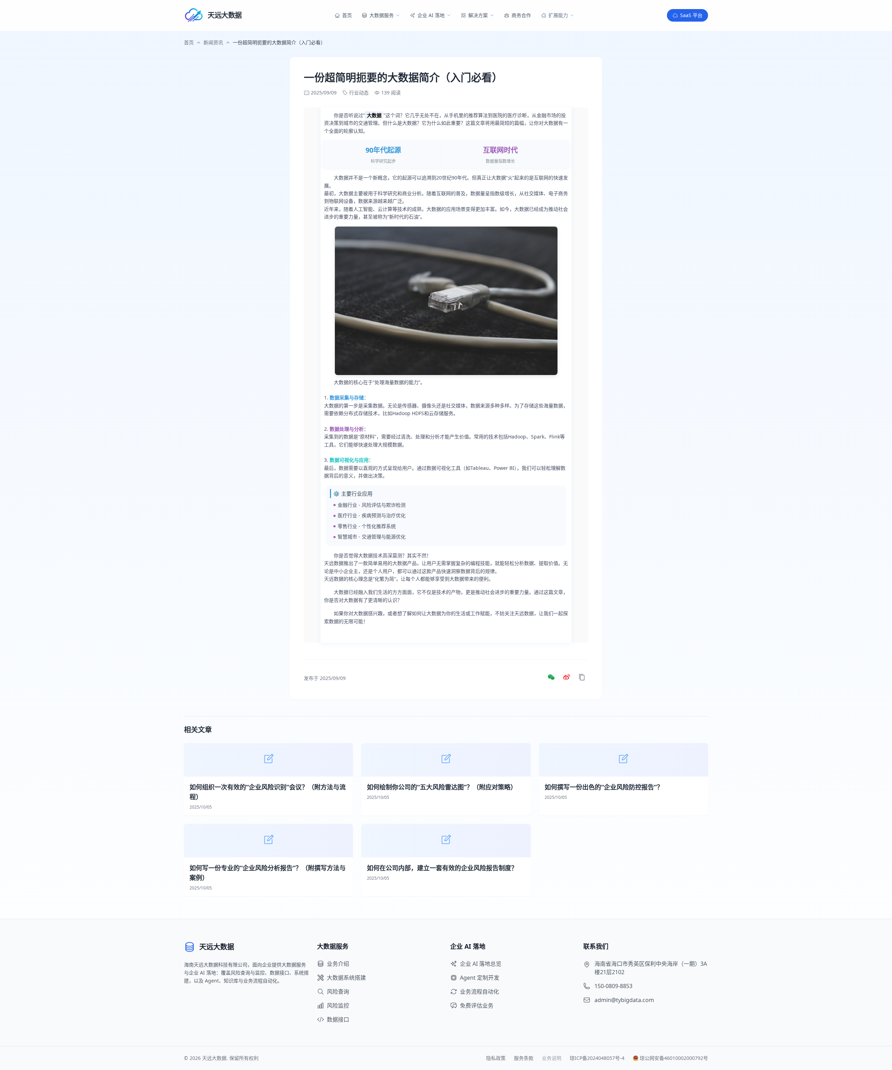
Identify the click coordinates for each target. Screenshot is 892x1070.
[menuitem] (343, 15)
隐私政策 (496, 1058)
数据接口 (338, 1019)
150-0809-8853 (613, 986)
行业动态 (359, 92)
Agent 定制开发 (479, 977)
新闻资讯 (213, 42)
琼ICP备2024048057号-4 (597, 1058)
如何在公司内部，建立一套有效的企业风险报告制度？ (442, 868)
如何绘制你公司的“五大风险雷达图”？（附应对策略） (442, 787)
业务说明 (551, 1058)
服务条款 (523, 1058)
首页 (189, 42)
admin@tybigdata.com (624, 1000)
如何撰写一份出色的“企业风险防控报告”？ (604, 787)
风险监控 (338, 1005)
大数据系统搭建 (346, 977)
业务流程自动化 (479, 991)
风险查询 (338, 991)
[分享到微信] (551, 678)
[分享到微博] (566, 678)
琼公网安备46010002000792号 (674, 1058)
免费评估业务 (476, 1005)
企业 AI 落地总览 (480, 964)
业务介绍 (338, 964)
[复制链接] (582, 678)
